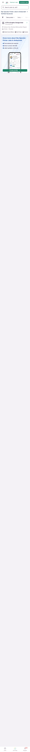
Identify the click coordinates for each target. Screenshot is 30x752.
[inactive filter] (2, 17)
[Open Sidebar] (3, 2)
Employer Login (14, 2)
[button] (15, 54)
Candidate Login (24, 2)
